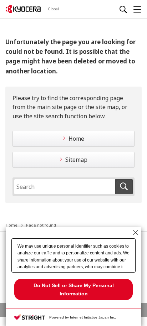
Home (76, 139)
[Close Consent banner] (135, 232)
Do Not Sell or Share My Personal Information (74, 289)
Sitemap (76, 160)
